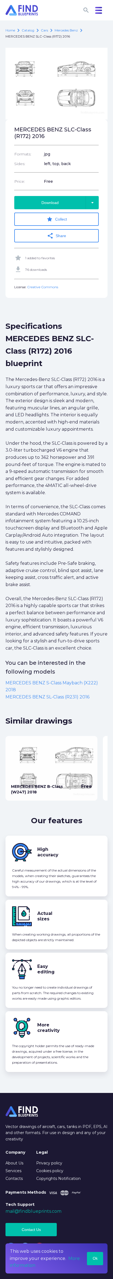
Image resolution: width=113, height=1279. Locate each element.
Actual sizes (44, 916)
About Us (14, 1163)
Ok (95, 1258)
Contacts (14, 1178)
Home (10, 30)
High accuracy (47, 852)
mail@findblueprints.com (33, 1211)
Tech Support (20, 1204)
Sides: (19, 163)
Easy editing (46, 969)
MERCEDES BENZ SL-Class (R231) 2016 (47, 697)
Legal (42, 1152)
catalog (28, 30)
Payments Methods (25, 1192)
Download (68, 202)
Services (13, 1170)
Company (15, 1152)
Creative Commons (42, 287)
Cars (44, 30)
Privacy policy (49, 1163)
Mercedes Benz (66, 30)
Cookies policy (49, 1170)
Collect (56, 219)
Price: (19, 181)
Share (56, 235)
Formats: (22, 154)
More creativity (48, 1027)
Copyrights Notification (58, 1178)
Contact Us (31, 1229)
